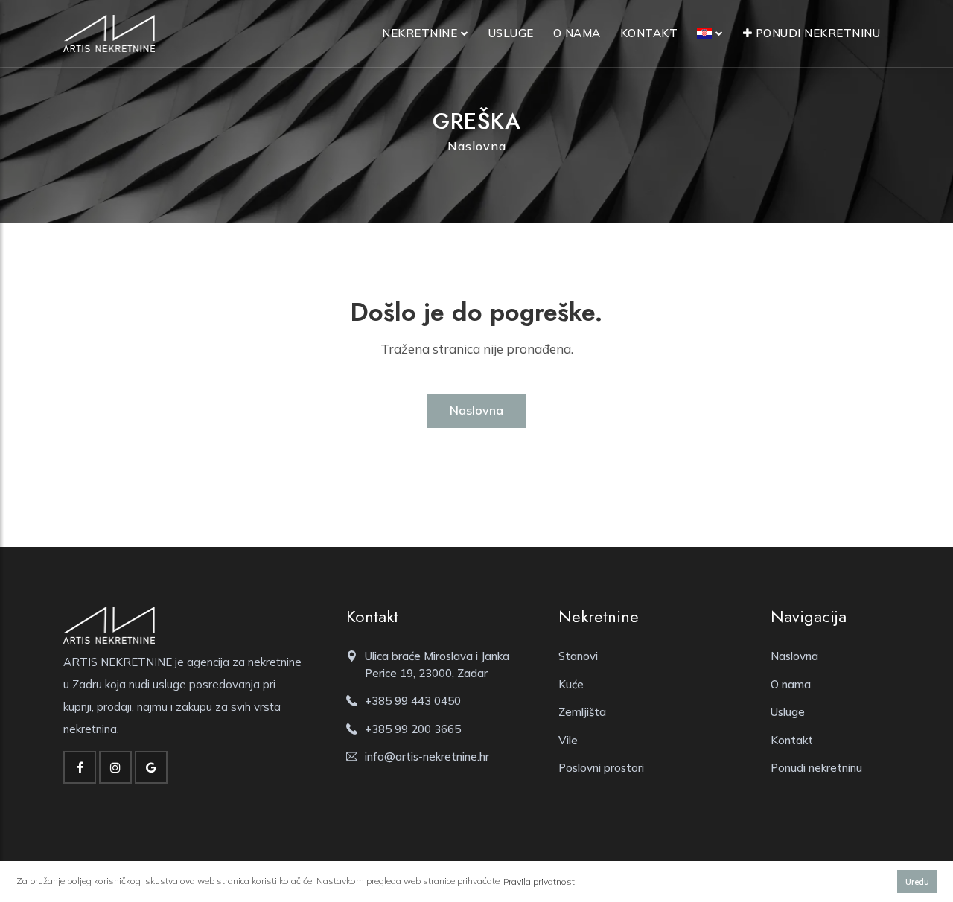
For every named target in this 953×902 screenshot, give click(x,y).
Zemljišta (582, 712)
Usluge (511, 33)
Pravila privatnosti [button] (540, 881)
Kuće (571, 684)
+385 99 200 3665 (413, 729)
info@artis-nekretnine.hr (427, 756)
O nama (577, 33)
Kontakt (649, 33)
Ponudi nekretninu (816, 33)
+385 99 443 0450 (413, 701)
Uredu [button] (917, 882)
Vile (568, 740)
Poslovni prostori (601, 768)
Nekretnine (419, 33)
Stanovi (578, 656)
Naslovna (476, 145)
